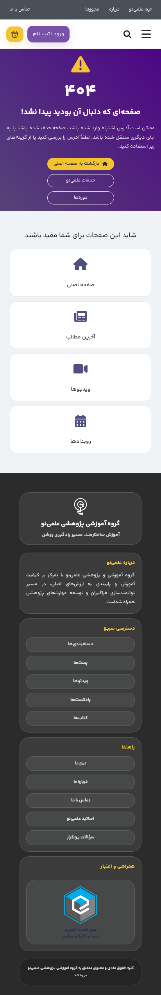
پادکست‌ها (80, 700)
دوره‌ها (81, 197)
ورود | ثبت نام (48, 34)
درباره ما (80, 781)
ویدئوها (80, 681)
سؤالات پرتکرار (81, 837)
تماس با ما (19, 9)
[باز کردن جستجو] (127, 34)
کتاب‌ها (80, 718)
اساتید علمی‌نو (80, 818)
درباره (114, 9)
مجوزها (92, 9)
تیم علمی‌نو (140, 9)
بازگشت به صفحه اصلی (76, 163)
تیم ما (80, 763)
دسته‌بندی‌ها (80, 644)
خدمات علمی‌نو (80, 180)
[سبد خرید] (14, 34)
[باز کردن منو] (146, 34)
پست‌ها (80, 663)
